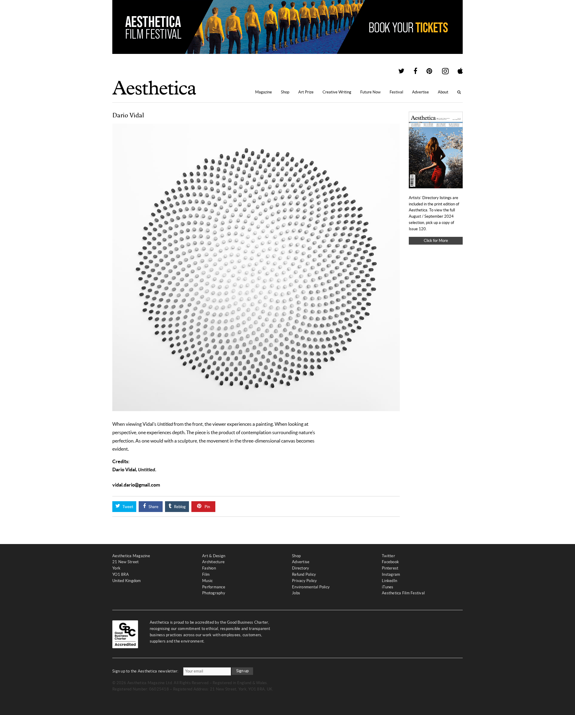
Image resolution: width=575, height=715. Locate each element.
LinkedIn (389, 580)
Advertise (420, 92)
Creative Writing (337, 92)
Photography (213, 593)
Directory (300, 568)
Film (206, 574)
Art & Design (213, 556)
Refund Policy (304, 574)
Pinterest (390, 568)
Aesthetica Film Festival (403, 593)
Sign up (242, 671)
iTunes (388, 587)
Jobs (296, 593)
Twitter (388, 556)
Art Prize (306, 92)
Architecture (213, 562)
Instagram (391, 574)
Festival (396, 92)
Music (207, 580)
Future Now (370, 92)
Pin (207, 507)
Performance (213, 587)
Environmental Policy (311, 587)
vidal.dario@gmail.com (136, 484)
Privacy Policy (304, 580)
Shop (285, 92)
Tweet (127, 507)
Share (153, 507)
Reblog (179, 507)
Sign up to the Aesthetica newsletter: (145, 671)
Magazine (263, 92)
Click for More (436, 240)
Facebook (390, 562)
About (443, 92)
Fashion (209, 568)
